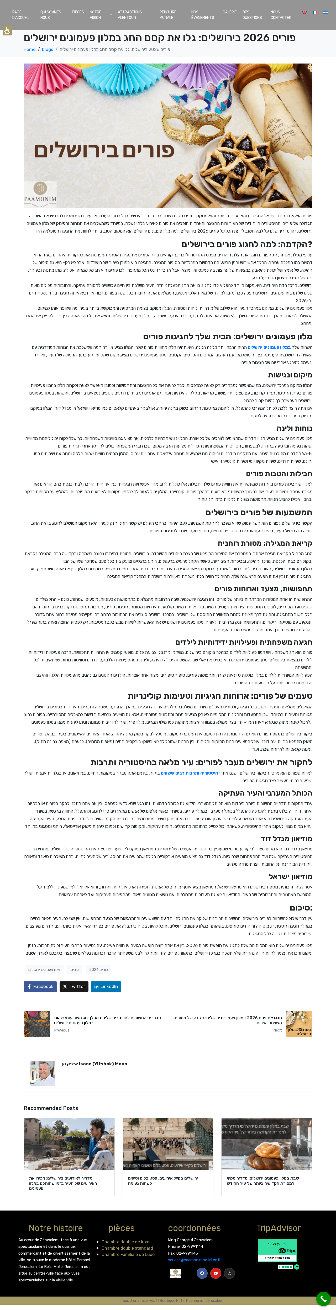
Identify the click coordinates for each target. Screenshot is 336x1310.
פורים (75, 969)
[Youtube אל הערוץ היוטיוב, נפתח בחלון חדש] (215, 1273)
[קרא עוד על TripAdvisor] (278, 1253)
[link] (202, 1273)
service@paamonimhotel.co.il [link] (194, 1260)
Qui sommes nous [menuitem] (50, 15)
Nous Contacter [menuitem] (281, 15)
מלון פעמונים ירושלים (44, 969)
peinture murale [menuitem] (168, 15)
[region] (168, 49)
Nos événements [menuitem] (202, 15)
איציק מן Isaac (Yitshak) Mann (94, 1063)
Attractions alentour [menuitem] (130, 15)
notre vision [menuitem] (95, 15)
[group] (69, 1157)
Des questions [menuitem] (252, 15)
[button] (94, 1024)
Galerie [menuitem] (230, 12)
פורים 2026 (98, 969)
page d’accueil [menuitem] (20, 15)
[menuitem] (304, 12)
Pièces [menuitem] (78, 12)
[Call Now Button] (323, 1299)
